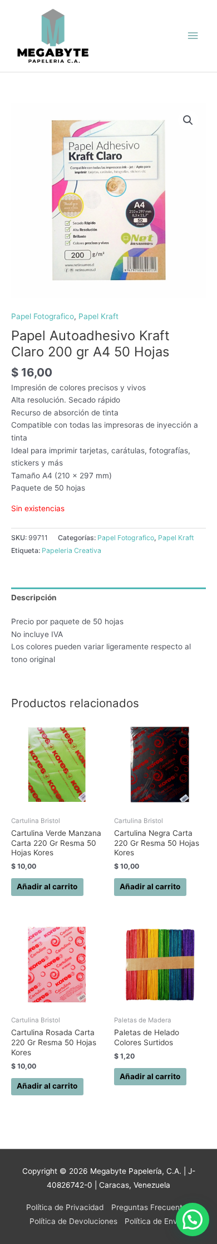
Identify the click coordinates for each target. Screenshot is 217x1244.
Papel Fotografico (42, 316)
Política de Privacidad (64, 1207)
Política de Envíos (156, 1221)
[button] (188, 120)
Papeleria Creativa (71, 550)
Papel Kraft (98, 316)
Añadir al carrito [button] (47, 886)
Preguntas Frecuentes (151, 1207)
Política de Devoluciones (73, 1221)
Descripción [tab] (34, 597)
